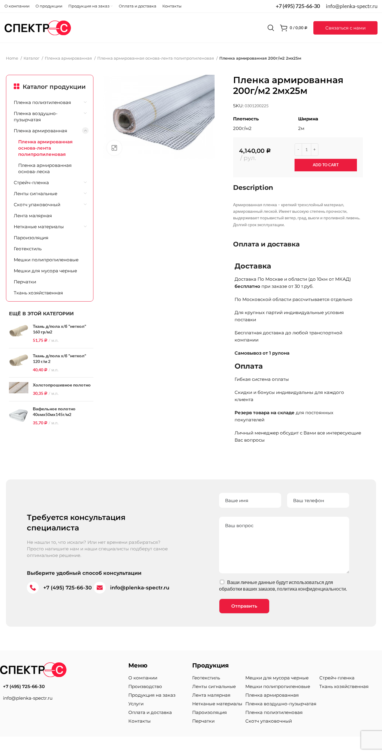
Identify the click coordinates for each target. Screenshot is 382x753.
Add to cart (326, 164)
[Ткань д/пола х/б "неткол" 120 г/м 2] (18, 363)
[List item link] (61, 686)
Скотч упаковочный (37, 204)
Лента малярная (33, 215)
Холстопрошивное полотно (62, 384)
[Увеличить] (114, 147)
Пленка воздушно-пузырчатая (36, 116)
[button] (345, 28)
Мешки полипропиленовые (46, 260)
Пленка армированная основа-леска (45, 168)
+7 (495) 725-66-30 (298, 6)
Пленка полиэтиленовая (42, 102)
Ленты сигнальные (35, 193)
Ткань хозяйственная (38, 293)
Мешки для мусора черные (45, 271)
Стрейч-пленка (31, 182)
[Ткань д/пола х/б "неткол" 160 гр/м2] (18, 333)
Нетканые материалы (39, 226)
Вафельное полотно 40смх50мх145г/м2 (54, 411)
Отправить (244, 606)
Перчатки (25, 282)
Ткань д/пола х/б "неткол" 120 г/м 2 (59, 358)
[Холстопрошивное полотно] (18, 389)
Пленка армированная (69, 58)
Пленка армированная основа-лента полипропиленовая (156, 58)
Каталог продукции (54, 86)
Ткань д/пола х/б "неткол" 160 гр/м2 (59, 329)
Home (12, 58)
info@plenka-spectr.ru (352, 6)
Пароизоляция (31, 237)
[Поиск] (271, 28)
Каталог (32, 58)
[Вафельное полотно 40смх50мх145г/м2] (18, 416)
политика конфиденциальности (311, 588)
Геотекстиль (27, 248)
